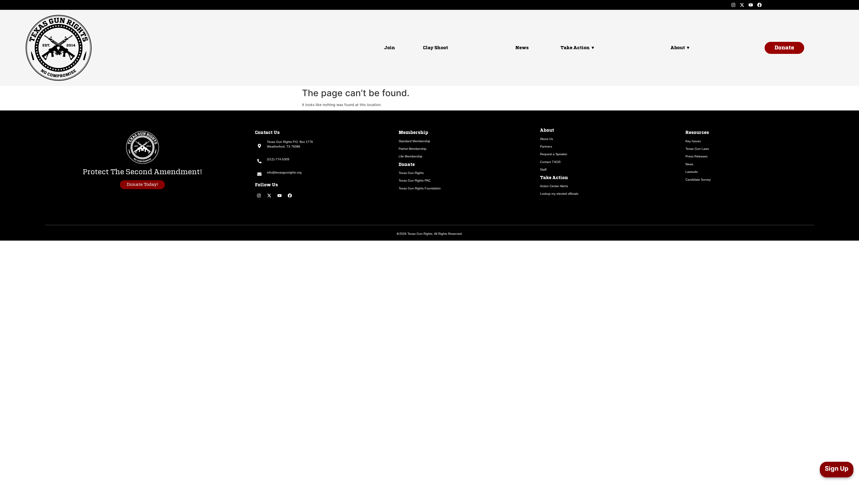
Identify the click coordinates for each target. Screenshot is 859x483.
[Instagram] (733, 5)
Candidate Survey (698, 179)
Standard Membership (414, 141)
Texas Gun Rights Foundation (420, 188)
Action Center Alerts (554, 186)
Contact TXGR (550, 162)
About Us (546, 139)
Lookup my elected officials (559, 193)
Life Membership (410, 156)
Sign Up (836, 468)
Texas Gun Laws (697, 148)
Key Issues (693, 141)
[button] (611, 48)
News (522, 48)
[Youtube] (750, 5)
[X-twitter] (742, 5)
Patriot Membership (412, 148)
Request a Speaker (553, 154)
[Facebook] (759, 5)
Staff (543, 169)
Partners (546, 146)
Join (389, 48)
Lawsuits (691, 172)
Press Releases (696, 156)
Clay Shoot (435, 48)
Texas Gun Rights (411, 173)
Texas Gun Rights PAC (415, 180)
